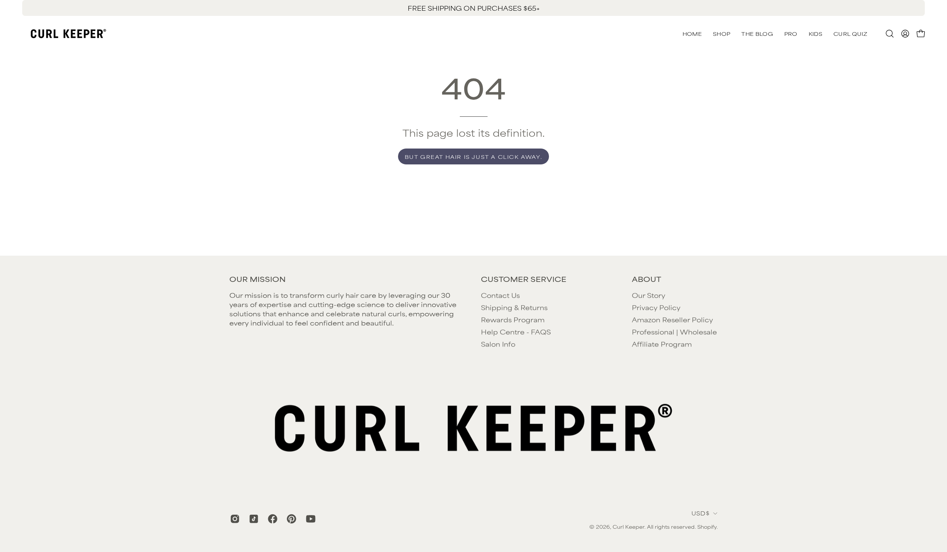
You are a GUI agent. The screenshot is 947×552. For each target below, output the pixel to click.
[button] (850, 33)
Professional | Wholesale (674, 331)
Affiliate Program (662, 343)
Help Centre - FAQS (516, 331)
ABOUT (646, 279)
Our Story (648, 295)
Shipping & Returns (514, 307)
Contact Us (500, 295)
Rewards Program (513, 319)
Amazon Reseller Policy (672, 319)
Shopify (707, 527)
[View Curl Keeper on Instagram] (234, 518)
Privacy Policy (656, 307)
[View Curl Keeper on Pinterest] (290, 518)
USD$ (700, 513)
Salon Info (498, 343)
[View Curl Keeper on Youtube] (309, 518)
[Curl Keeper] (68, 33)
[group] (473, 8)
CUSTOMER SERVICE (523, 279)
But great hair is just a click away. (474, 156)
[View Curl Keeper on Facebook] (271, 518)
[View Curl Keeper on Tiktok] (252, 518)
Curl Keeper (628, 527)
